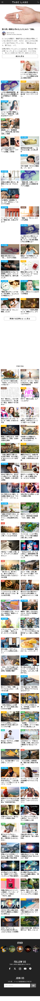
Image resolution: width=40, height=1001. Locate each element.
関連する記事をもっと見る (20, 318)
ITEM (3, 137)
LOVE (22, 61)
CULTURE (23, 207)
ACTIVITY (23, 81)
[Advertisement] (20, 344)
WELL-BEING (4, 81)
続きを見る (20, 56)
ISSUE (3, 119)
